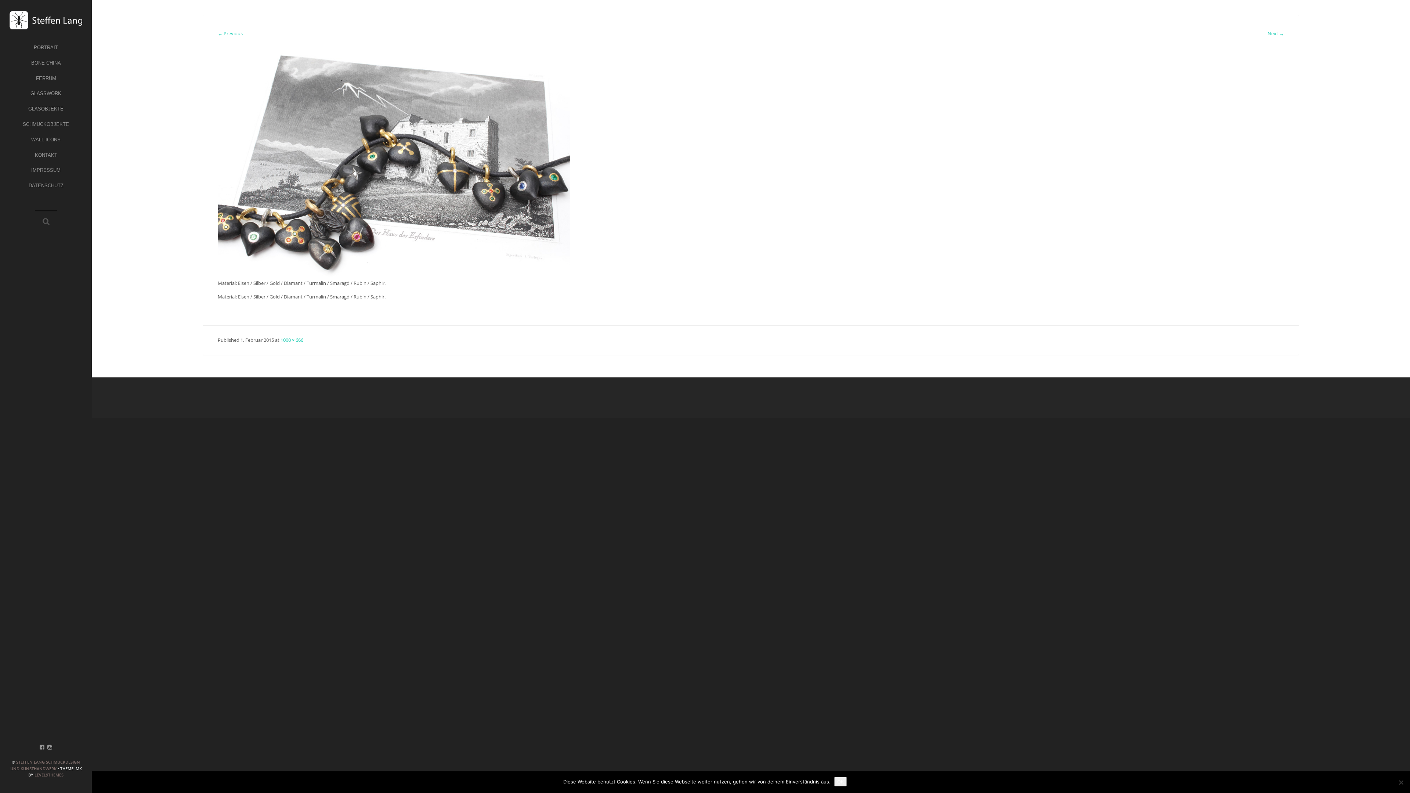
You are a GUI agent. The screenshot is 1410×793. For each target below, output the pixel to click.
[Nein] (1400, 782)
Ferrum (46, 78)
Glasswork (45, 93)
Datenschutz (46, 185)
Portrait (46, 47)
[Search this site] (46, 222)
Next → (1276, 33)
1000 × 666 (292, 340)
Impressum (46, 170)
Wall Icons (46, 139)
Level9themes (49, 775)
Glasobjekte (46, 109)
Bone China (46, 63)
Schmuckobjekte (46, 124)
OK (840, 782)
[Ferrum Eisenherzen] (394, 161)
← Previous (230, 33)
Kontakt (46, 155)
